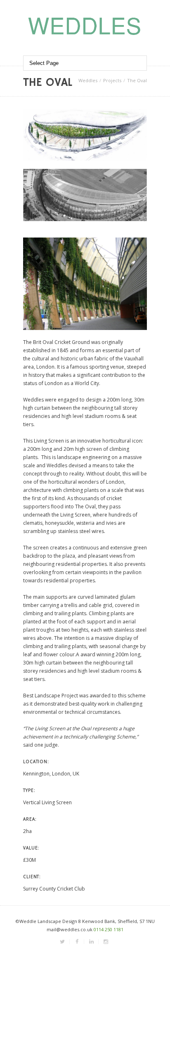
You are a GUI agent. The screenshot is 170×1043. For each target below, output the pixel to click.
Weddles (87, 80)
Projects (112, 80)
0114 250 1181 (108, 929)
